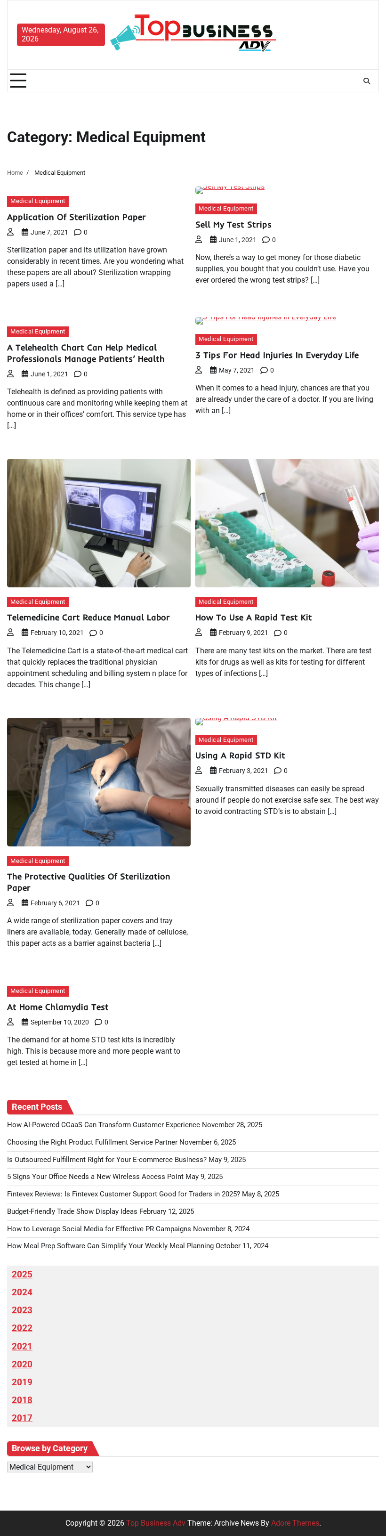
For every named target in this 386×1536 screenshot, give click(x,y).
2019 (22, 1382)
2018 (22, 1400)
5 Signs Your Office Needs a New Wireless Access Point (95, 1177)
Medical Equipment (37, 200)
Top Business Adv (155, 1523)
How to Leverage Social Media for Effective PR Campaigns (99, 1229)
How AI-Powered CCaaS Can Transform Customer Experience (103, 1125)
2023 (22, 1310)
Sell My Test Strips (233, 224)
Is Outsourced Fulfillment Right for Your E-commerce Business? (107, 1160)
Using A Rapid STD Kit (240, 755)
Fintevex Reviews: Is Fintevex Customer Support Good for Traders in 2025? (123, 1194)
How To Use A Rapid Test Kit (253, 617)
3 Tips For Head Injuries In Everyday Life (277, 354)
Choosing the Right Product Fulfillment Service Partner (92, 1142)
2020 (22, 1364)
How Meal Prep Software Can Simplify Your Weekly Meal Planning (110, 1246)
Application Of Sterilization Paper (76, 216)
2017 (22, 1418)
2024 (22, 1292)
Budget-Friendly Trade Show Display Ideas (72, 1212)
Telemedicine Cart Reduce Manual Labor (88, 617)
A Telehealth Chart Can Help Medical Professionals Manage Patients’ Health (86, 353)
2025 (22, 1274)
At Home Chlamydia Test (58, 1006)
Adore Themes (295, 1523)
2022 (22, 1328)
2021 (22, 1346)
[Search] (367, 81)
